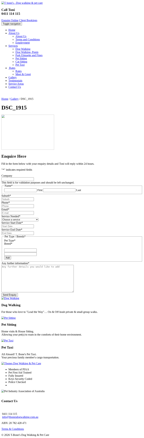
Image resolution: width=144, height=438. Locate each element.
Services (13, 45)
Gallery (12, 77)
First (39, 190)
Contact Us (14, 86)
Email (5, 209)
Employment (22, 42)
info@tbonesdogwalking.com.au (20, 417)
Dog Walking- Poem (26, 52)
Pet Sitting (21, 58)
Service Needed (10, 216)
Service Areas (16, 83)
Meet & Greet (23, 74)
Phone (5, 202)
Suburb (6, 195)
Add (8, 257)
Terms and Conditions (27, 39)
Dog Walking (22, 48)
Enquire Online (9, 20)
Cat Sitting (21, 61)
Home (11, 29)
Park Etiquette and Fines (28, 55)
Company (6, 175)
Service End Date (11, 229)
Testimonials (15, 80)
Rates (11, 67)
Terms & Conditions (12, 428)
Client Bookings (28, 20)
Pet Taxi (20, 64)
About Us (13, 33)
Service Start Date (12, 222)
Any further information (15, 263)
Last (78, 190)
